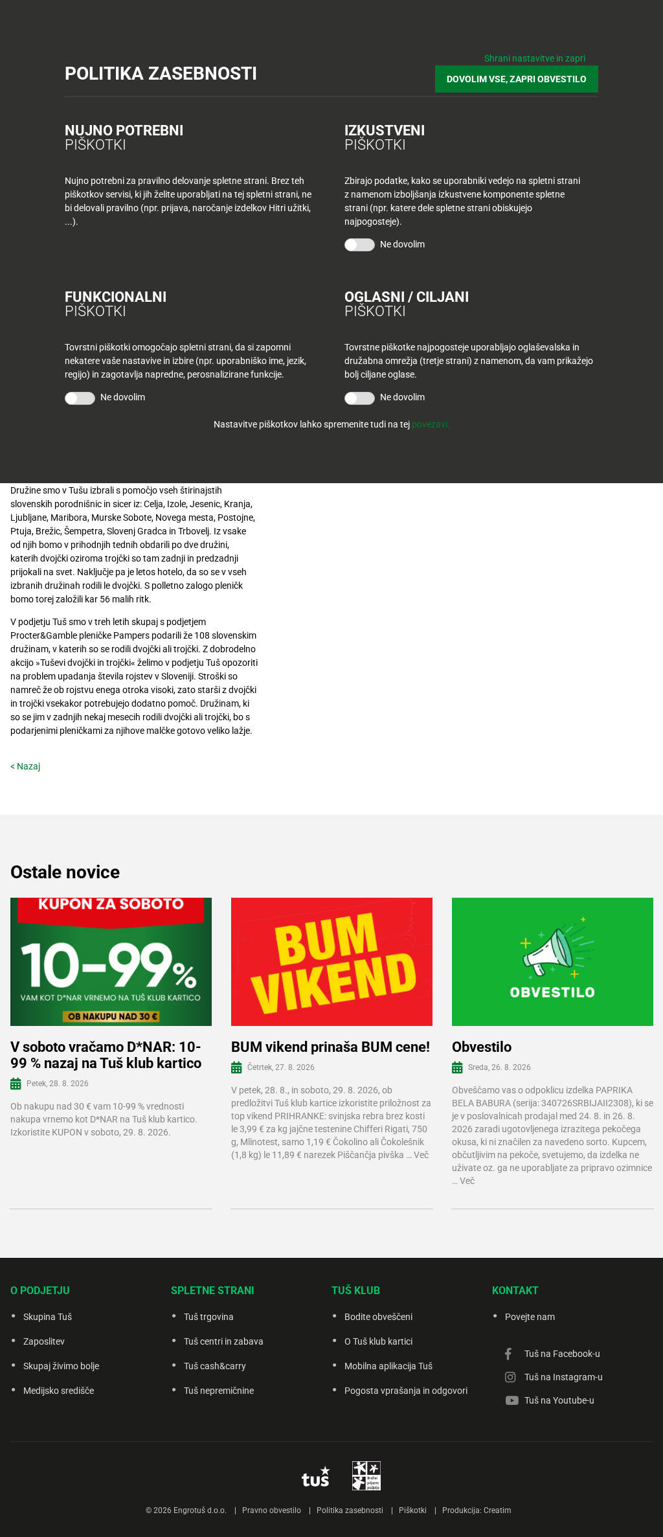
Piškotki (413, 1510)
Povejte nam (530, 1317)
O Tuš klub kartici (378, 1341)
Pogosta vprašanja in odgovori (405, 1390)
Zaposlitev (44, 1341)
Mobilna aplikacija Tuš (388, 1366)
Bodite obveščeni (378, 1317)
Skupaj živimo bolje (61, 1366)
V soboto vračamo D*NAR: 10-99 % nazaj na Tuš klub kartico (105, 1055)
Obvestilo (481, 1047)
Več (421, 1155)
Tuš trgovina (209, 1317)
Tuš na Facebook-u (562, 1354)
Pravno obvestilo (271, 1510)
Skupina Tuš (47, 1317)
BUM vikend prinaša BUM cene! (330, 1047)
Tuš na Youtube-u (559, 1400)
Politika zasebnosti (350, 1510)
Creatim (497, 1510)
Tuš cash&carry (215, 1366)
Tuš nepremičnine (219, 1390)
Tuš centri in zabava (224, 1341)
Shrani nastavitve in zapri (534, 58)
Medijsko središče (58, 1390)
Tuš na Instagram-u (563, 1377)
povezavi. (431, 424)
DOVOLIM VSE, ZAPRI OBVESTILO (517, 79)
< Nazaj (25, 766)
